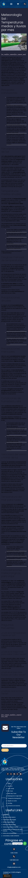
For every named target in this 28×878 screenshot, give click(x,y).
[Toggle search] (25, 4)
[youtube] (20, 774)
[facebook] (7, 774)
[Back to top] (25, 875)
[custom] (11, 774)
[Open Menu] (11, 4)
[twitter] (17, 774)
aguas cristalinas (6, 520)
